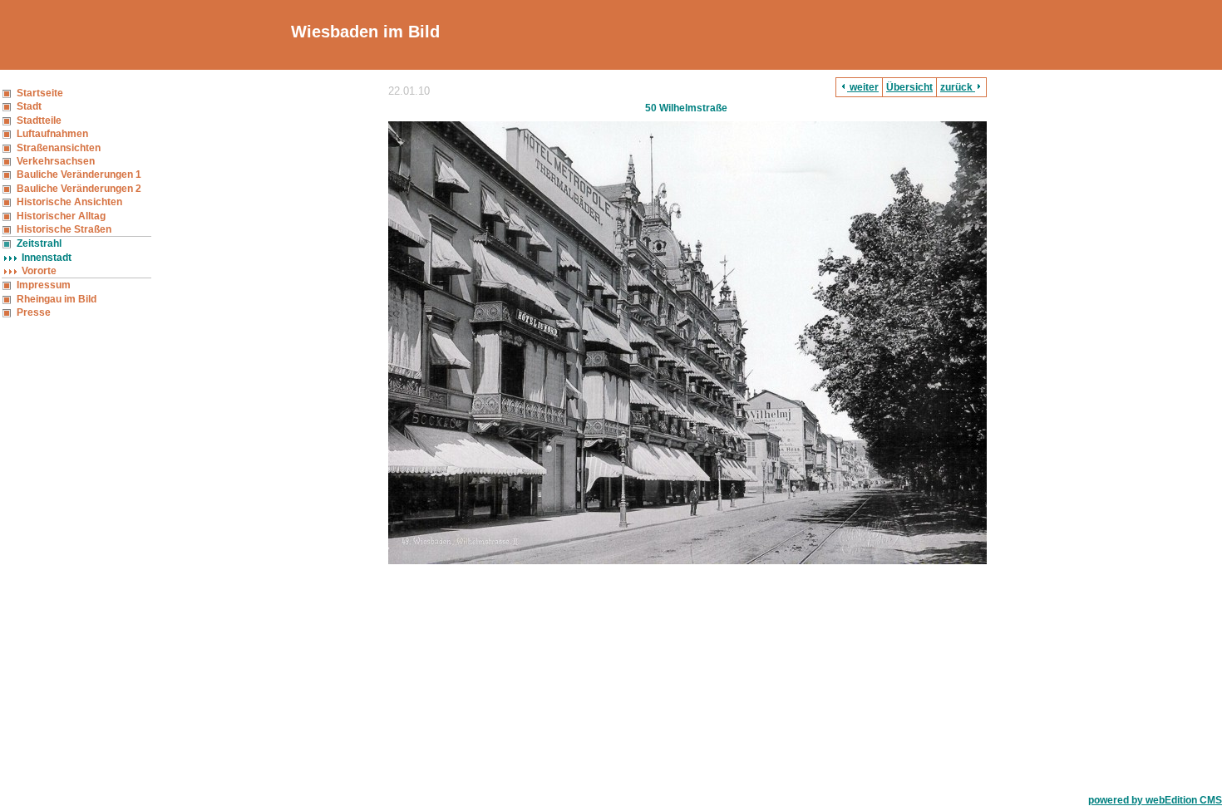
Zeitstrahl (39, 243)
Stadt (29, 106)
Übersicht (909, 87)
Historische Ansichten (69, 202)
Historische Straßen (64, 229)
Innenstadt (46, 257)
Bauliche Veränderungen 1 (79, 174)
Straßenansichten (59, 148)
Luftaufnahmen (52, 134)
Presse (34, 312)
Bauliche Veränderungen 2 (79, 188)
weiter (863, 87)
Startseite (40, 93)
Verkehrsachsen (56, 161)
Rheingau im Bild (56, 299)
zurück (957, 87)
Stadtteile (39, 120)
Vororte (39, 271)
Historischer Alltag (61, 216)
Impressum (44, 285)
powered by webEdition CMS (1155, 800)
